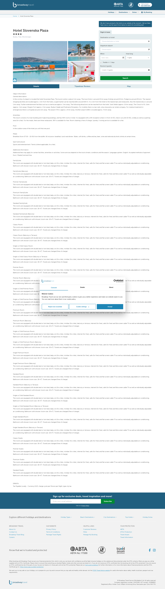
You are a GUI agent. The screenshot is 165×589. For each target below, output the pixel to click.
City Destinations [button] (109, 517)
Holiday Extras (147, 517)
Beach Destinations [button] (86, 517)
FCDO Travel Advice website (101, 570)
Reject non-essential (55, 306)
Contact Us (13, 532)
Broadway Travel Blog (16, 534)
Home (15, 16)
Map (129, 86)
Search (125, 78)
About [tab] (111, 287)
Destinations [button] (123, 12)
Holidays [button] (111, 12)
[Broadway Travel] (23, 4)
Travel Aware (124, 534)
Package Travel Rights (53, 534)
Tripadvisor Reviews (82, 86)
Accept (110, 306)
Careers (12, 537)
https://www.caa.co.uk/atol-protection (32, 567)
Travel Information (126, 537)
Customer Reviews (89, 529)
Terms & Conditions (53, 532)
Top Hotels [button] (129, 517)
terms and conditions (91, 565)
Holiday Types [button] (65, 517)
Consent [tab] (54, 287)
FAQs (85, 532)
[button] (125, 41)
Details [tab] (82, 287)
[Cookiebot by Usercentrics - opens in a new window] (115, 281)
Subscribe (108, 501)
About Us (12, 529)
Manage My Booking (90, 534)
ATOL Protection (126, 532)
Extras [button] (134, 12)
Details (36, 86)
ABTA (122, 529)
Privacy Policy (85, 505)
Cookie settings (81, 306)
